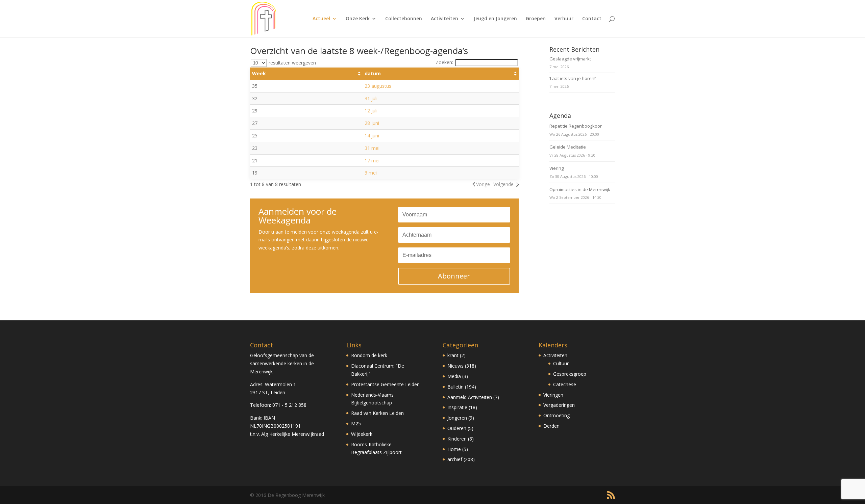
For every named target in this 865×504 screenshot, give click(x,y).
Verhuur (563, 19)
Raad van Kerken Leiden (377, 413)
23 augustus (378, 86)
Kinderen (457, 438)
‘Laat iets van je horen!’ (572, 78)
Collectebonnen (403, 19)
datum (373, 73)
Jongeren (457, 418)
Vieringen (553, 395)
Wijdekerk (361, 434)
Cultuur (561, 363)
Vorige (483, 184)
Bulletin (455, 386)
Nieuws (455, 366)
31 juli (371, 98)
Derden (551, 426)
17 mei (372, 160)
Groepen (536, 19)
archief (454, 459)
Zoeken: (444, 62)
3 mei (371, 172)
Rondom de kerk (369, 355)
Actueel (321, 19)
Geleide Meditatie (567, 147)
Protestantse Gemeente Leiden (385, 384)
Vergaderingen (559, 405)
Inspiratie (457, 407)
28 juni (372, 123)
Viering (556, 168)
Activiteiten (444, 19)
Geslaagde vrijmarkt (570, 59)
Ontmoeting (556, 415)
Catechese (564, 384)
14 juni (372, 135)
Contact (591, 19)
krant (453, 355)
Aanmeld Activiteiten (469, 397)
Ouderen (456, 428)
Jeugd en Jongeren (495, 19)
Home (454, 449)
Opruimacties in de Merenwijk (579, 189)
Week (259, 73)
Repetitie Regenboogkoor (575, 126)
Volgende (503, 184)
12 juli (371, 110)
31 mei (372, 148)
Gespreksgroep (569, 374)
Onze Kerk (358, 19)
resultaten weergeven (291, 62)
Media (454, 376)
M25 (356, 423)
